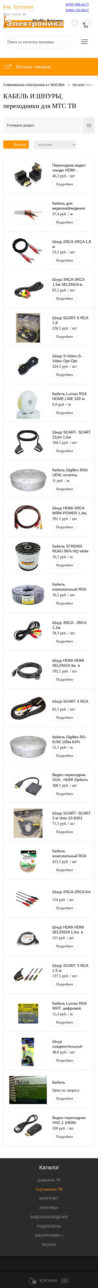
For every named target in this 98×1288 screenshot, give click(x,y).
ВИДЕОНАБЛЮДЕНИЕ (49, 1217)
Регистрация (23, 7)
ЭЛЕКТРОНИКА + (49, 1236)
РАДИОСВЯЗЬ (49, 1226)
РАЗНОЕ (49, 1245)
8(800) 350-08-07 (77, 10)
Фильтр (20, 145)
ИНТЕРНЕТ (49, 1199)
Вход (7, 7)
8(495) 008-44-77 (77, 4)
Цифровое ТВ (49, 1180)
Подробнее (64, 184)
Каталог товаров (33, 66)
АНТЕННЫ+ (49, 1208)
